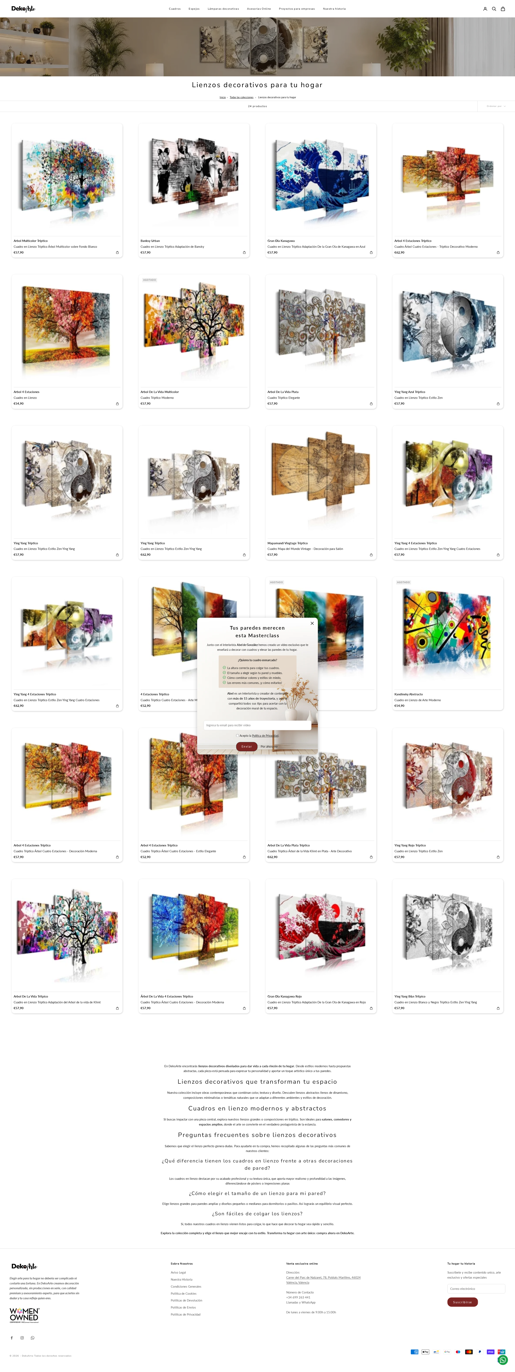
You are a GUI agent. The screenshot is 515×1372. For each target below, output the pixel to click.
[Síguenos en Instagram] (22, 1338)
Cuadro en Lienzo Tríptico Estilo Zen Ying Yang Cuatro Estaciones (437, 548)
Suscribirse (462, 1302)
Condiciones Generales (186, 1286)
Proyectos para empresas (297, 9)
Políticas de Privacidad (185, 1314)
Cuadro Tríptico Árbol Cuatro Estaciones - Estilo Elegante (178, 851)
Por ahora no (269, 746)
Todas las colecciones (241, 97)
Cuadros (175, 9)
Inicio (223, 97)
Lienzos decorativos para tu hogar (277, 97)
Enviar (247, 746)
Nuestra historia (334, 9)
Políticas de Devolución (186, 1300)
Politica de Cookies (184, 1293)
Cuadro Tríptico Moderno (157, 397)
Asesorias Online (259, 9)
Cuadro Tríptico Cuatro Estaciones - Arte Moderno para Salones (182, 700)
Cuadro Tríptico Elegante (284, 397)
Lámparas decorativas (223, 9)
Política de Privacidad (265, 735)
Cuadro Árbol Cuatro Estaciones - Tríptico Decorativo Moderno (436, 246)
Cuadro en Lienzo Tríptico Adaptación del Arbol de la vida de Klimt (57, 1002)
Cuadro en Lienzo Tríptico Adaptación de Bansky (172, 246)
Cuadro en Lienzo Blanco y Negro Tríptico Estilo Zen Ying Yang (435, 1002)
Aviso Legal (178, 1272)
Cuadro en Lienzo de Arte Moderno (417, 700)
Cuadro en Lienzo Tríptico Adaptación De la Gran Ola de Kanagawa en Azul (316, 246)
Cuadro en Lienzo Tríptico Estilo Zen (418, 397)
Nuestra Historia (181, 1279)
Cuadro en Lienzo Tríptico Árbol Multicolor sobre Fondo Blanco (55, 246)
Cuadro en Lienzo (25, 397)
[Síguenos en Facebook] (12, 1338)
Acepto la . (259, 735)
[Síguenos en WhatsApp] (33, 1338)
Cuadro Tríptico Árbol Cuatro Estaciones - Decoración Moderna (55, 851)
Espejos (194, 9)
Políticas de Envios (183, 1307)
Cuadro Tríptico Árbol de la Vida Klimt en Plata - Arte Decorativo (310, 851)
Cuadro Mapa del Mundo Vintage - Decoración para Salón (305, 548)
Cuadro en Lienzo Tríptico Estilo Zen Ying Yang (44, 548)
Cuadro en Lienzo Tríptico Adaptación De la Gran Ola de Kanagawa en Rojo (317, 1002)
